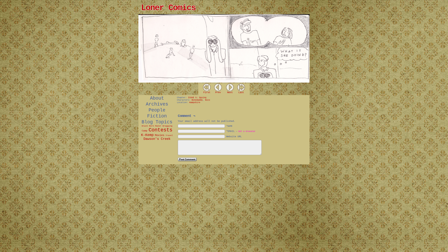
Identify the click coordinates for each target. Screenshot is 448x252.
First (206, 92)
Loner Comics (168, 8)
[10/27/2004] (224, 81)
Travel (169, 135)
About (157, 98)
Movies (159, 135)
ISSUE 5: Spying (197, 97)
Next (230, 92)
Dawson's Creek (157, 139)
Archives (157, 104)
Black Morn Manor (151, 126)
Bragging (167, 126)
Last (241, 92)
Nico (207, 100)
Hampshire (194, 102)
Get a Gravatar (246, 131)
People (157, 110)
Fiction (157, 116)
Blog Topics (157, 122)
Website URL (234, 136)
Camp (144, 131)
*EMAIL (240, 131)
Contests (160, 130)
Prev (218, 92)
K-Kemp (147, 135)
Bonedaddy (197, 100)
